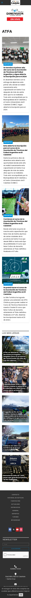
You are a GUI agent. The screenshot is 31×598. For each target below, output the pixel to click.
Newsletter (10, 539)
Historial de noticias (15, 497)
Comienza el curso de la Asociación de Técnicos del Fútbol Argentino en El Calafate (15, 222)
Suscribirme (15, 548)
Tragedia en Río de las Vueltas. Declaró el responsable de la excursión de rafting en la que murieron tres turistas (15, 416)
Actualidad (15, 504)
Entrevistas (15, 507)
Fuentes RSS (15, 501)
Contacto (15, 494)
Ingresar (16, 520)
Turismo (15, 517)
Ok (21, 595)
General (15, 510)
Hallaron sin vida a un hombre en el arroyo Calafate (12, 448)
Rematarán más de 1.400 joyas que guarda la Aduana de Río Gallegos (15, 477)
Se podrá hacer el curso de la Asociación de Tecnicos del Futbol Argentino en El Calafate (15, 290)
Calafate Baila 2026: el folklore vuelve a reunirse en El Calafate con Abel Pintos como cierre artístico (15, 387)
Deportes (8, 64)
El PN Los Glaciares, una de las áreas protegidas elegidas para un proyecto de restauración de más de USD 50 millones (14, 356)
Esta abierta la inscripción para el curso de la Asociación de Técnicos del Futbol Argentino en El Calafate (15, 150)
